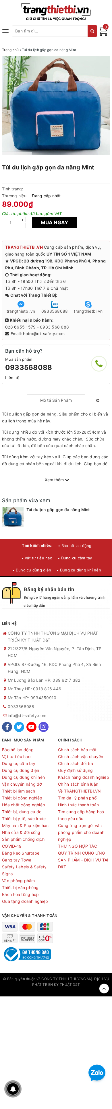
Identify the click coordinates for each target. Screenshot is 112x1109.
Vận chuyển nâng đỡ (22, 784)
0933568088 (28, 367)
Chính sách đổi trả (75, 763)
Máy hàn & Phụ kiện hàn (25, 825)
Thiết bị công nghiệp (22, 797)
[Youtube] (31, 727)
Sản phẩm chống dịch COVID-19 (23, 843)
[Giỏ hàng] (103, 34)
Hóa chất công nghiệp (23, 804)
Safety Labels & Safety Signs (24, 870)
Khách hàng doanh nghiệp (83, 777)
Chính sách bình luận (78, 784)
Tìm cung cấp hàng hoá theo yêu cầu (81, 815)
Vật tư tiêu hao (16, 756)
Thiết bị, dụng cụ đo (21, 811)
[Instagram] (43, 727)
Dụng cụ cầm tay (18, 763)
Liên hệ (12, 377)
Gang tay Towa (16, 859)
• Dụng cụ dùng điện (31, 570)
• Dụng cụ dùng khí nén (79, 570)
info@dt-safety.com (27, 715)
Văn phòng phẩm (18, 880)
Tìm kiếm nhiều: (37, 545)
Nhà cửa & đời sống (21, 832)
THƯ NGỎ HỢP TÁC (77, 846)
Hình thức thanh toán (78, 804)
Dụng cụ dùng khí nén (23, 777)
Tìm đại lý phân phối (77, 797)
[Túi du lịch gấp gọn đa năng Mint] (13, 517)
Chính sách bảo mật (77, 749)
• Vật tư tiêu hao (37, 558)
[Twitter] (19, 727)
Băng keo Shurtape (20, 853)
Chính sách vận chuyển (80, 756)
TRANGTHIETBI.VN (24, 247)
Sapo (56, 990)
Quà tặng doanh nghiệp (25, 901)
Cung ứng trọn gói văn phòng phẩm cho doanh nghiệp (81, 832)
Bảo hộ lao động (18, 749)
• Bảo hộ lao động (74, 545)
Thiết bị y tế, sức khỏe (24, 818)
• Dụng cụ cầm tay (75, 558)
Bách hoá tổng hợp (20, 894)
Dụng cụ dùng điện (20, 770)
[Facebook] (7, 727)
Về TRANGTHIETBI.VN (79, 791)
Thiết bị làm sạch (18, 791)
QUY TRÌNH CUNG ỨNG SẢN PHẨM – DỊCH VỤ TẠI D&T (83, 860)
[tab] (56, 400)
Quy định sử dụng (75, 770)
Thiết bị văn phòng (20, 887)
